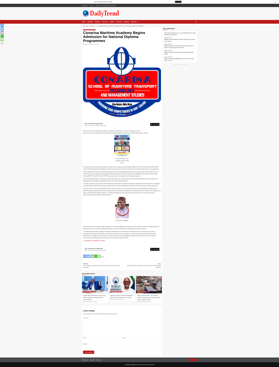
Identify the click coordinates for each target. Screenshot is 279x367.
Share (103, 256)
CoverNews (144, 364)
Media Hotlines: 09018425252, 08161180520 (106, 5)
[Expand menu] (139, 21)
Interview (119, 21)
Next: (144, 265)
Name (85, 337)
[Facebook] (2, 25)
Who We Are (85, 5)
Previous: (101, 265)
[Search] (196, 22)
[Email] (2, 32)
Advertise (92, 5)
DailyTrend (86, 44)
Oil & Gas (105, 21)
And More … (134, 21)
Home (84, 21)
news (94, 29)
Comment (86, 317)
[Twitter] (2, 29)
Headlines (85, 29)
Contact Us (99, 360)
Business (85, 291)
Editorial (126, 21)
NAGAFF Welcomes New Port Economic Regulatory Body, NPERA (178, 53)
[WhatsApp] (2, 36)
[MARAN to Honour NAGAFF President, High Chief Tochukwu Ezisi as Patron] (122, 284)
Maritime (90, 21)
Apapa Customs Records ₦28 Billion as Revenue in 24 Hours (179, 58)
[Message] (2, 40)
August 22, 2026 (92, 301)
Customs (97, 21)
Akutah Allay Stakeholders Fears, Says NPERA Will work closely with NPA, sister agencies (94, 297)
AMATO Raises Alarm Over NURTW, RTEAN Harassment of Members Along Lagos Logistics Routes (148, 297)
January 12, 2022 (93, 44)
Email (124, 337)
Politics (112, 21)
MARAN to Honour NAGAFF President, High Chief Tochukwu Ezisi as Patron (121, 296)
